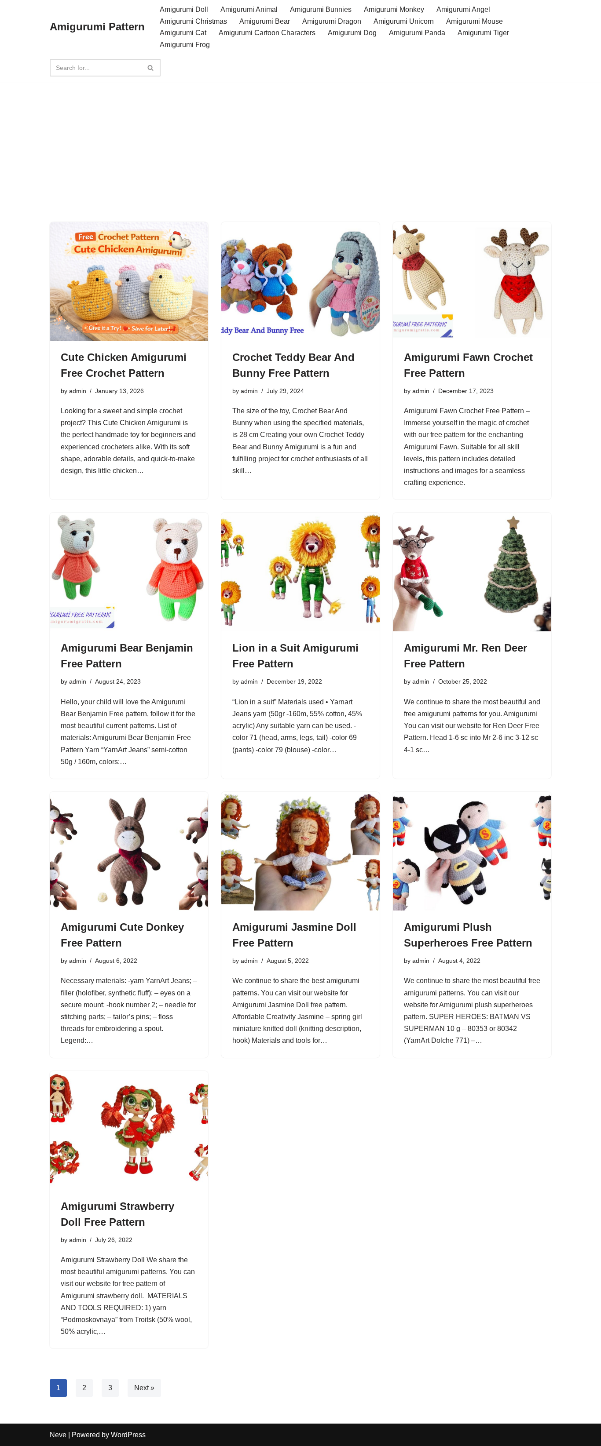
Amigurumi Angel (463, 9)
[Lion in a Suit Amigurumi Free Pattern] (300, 572)
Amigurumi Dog (352, 32)
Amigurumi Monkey (394, 9)
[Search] (151, 67)
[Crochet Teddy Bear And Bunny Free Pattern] (300, 281)
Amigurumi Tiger (483, 32)
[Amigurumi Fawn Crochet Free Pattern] (472, 281)
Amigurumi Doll (184, 9)
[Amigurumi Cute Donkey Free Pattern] (129, 851)
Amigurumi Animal (249, 9)
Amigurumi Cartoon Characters (267, 32)
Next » (144, 1387)
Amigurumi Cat (183, 32)
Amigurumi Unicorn (404, 21)
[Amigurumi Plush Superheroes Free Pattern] (472, 851)
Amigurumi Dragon (331, 21)
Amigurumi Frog (185, 44)
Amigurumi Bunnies (321, 9)
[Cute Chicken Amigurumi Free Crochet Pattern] (129, 281)
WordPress (128, 1435)
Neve (58, 1435)
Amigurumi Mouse (474, 21)
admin (77, 390)
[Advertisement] (300, 137)
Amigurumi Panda (417, 32)
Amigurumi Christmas (193, 21)
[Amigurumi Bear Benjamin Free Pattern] (129, 572)
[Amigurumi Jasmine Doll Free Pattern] (300, 851)
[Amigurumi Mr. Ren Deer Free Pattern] (472, 572)
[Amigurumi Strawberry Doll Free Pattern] (129, 1130)
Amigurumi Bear (264, 21)
